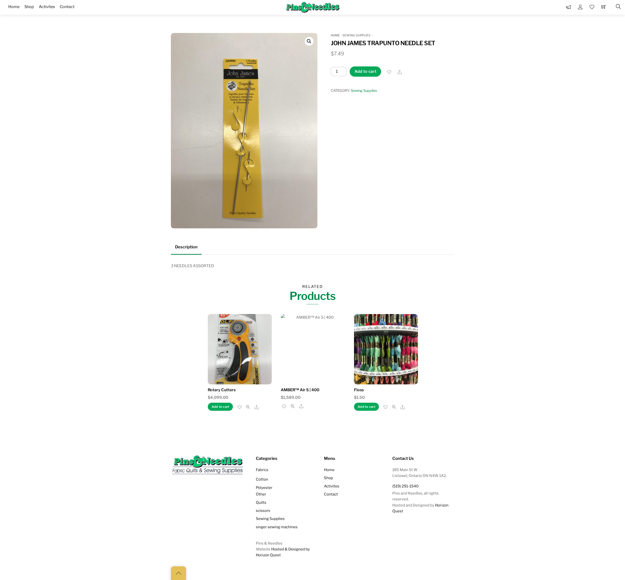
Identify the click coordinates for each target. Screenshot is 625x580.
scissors (263, 510)
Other (261, 494)
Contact (331, 494)
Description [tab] (186, 246)
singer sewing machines (277, 527)
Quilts (261, 502)
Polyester (264, 487)
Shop (328, 477)
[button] (309, 41)
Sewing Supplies (356, 35)
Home (335, 35)
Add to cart (365, 71)
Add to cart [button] (220, 407)
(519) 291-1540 (405, 486)
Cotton (262, 479)
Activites (331, 486)
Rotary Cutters (222, 390)
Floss (359, 390)
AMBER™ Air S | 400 (300, 390)
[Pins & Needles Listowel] (313, 7)
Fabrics (262, 469)
